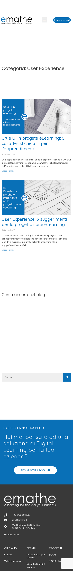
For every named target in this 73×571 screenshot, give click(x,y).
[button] (44, 19)
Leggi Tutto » (8, 171)
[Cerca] (67, 377)
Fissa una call (59, 561)
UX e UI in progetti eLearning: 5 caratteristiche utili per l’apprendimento (33, 143)
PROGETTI (55, 548)
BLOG (52, 554)
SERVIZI (31, 548)
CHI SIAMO (10, 548)
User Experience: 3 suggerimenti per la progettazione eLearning (34, 221)
